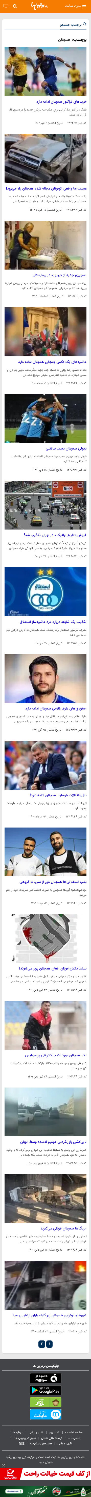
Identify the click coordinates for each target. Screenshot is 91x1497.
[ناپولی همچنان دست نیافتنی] (45, 418)
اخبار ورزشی (36, 1432)
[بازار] (45, 1403)
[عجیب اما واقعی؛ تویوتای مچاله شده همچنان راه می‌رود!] (45, 158)
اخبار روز (54, 1432)
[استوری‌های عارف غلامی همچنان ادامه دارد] (45, 678)
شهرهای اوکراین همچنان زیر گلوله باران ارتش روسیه (49, 1315)
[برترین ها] (39, 6)
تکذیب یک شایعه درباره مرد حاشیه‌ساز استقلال (53, 622)
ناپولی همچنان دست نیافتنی (66, 449)
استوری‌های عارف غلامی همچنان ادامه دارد (55, 709)
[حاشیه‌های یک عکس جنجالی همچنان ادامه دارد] (45, 331)
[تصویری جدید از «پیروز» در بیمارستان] (45, 245)
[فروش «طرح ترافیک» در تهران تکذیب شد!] (45, 505)
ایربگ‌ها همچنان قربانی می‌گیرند (63, 1228)
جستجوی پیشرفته (41, 1443)
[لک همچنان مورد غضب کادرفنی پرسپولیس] (45, 1025)
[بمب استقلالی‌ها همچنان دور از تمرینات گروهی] (45, 852)
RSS (22, 1443)
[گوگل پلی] (45, 1391)
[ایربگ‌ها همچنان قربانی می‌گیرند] (45, 1198)
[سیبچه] (45, 1379)
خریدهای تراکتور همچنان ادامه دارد (61, 102)
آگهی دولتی (64, 1443)
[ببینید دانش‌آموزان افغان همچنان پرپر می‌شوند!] (45, 938)
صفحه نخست (74, 1432)
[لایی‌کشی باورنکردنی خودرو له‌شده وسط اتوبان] (45, 1112)
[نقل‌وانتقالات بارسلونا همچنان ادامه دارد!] (45, 765)
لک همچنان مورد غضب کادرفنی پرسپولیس (55, 1055)
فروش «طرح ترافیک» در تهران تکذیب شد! (55, 535)
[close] (3, 1465)
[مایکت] (45, 1415)
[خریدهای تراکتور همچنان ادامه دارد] (45, 71)
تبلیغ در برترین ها (25, 1438)
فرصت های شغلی (51, 1438)
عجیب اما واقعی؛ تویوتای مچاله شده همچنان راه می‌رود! (46, 189)
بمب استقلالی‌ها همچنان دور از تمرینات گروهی (52, 882)
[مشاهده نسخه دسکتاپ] (6, 6)
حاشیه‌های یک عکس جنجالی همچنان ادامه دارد (52, 362)
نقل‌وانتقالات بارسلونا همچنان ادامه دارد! (58, 795)
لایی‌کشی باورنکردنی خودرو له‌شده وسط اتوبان (53, 1142)
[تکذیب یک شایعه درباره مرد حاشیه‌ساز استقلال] (45, 591)
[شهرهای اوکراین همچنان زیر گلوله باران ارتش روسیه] (45, 1285)
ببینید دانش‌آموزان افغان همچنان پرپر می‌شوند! (52, 968)
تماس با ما (74, 1438)
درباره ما (18, 1432)
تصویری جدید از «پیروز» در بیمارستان (59, 275)
